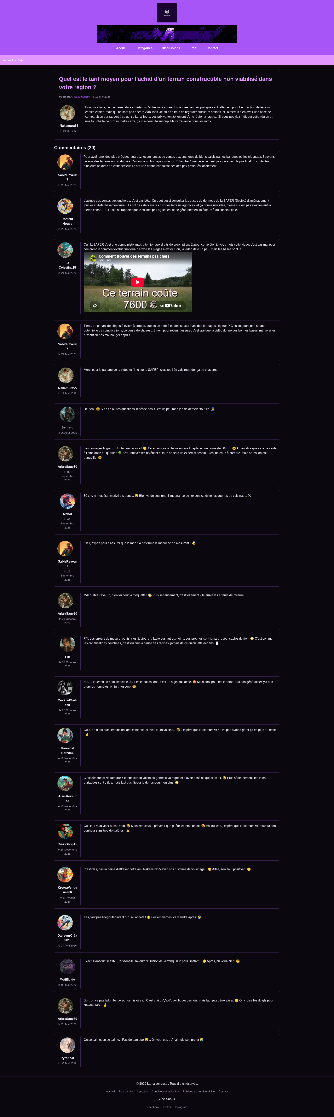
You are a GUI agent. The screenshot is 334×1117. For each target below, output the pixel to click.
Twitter (167, 1106)
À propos (142, 1091)
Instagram (181, 1106)
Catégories (144, 48)
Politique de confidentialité (199, 1091)
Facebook (153, 1106)
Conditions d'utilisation (165, 1091)
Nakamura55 (82, 96)
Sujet (21, 60)
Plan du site (126, 1091)
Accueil (121, 48)
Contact (212, 48)
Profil (193, 48)
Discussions (171, 48)
